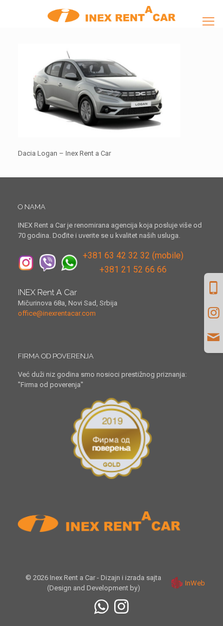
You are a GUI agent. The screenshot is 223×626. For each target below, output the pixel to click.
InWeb (195, 583)
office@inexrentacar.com (57, 313)
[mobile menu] (208, 21)
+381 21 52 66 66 (133, 269)
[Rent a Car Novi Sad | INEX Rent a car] (111, 13)
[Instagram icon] (121, 607)
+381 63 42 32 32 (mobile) (133, 255)
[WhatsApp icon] (101, 607)
